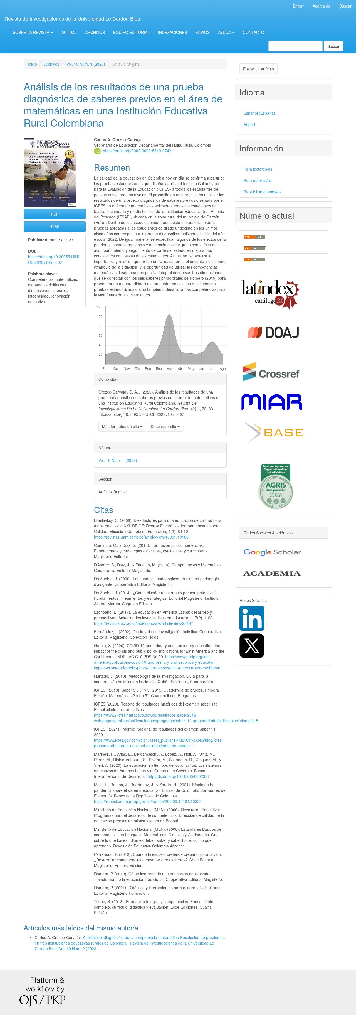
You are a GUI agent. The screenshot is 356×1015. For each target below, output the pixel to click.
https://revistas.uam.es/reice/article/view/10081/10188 (141, 537)
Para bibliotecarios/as (262, 192)
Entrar (298, 6)
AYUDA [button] (225, 32)
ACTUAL (69, 32)
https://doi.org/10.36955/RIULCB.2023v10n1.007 (54, 259)
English (250, 124)
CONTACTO (253, 32)
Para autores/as (258, 180)
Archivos (51, 64)
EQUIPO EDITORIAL (131, 32)
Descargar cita (164, 426)
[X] (251, 645)
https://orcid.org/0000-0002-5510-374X (137, 150)
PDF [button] (55, 214)
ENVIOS (202, 32)
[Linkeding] (251, 617)
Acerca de (321, 6)
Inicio (32, 64)
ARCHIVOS (95, 32)
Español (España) (259, 113)
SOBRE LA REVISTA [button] (31, 32)
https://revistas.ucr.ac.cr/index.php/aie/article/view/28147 (143, 623)
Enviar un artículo (258, 69)
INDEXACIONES (172, 32)
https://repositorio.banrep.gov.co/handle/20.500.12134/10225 (148, 801)
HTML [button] (54, 226)
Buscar (345, 6)
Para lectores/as (258, 169)
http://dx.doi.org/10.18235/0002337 (179, 776)
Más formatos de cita (121, 426)
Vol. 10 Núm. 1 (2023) (85, 64)
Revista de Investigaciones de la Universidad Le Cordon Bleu (72, 18)
